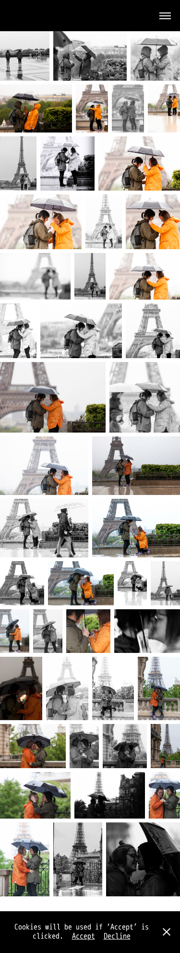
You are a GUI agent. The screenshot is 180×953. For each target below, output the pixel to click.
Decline (117, 936)
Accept (83, 936)
